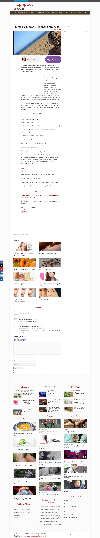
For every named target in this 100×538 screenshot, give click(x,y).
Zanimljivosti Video (69, 444)
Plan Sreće (57, 389)
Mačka (66, 429)
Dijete (16, 431)
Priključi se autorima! (70, 506)
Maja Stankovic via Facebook (26, 319)
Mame (50, 416)
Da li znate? (24, 389)
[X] (1, 265)
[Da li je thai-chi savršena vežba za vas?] (24, 473)
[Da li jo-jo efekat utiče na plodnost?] (50, 439)
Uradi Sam (75, 387)
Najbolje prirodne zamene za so (28, 393)
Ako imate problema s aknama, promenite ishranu (23, 254)
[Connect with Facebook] (15, 340)
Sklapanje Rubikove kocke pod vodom (74, 446)
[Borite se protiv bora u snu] (50, 246)
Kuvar (38, 0)
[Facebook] (1, 262)
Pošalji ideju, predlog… (71, 517)
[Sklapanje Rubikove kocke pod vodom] (75, 438)
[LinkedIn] (1, 272)
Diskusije (32, 0)
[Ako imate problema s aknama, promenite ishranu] (24, 246)
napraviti (26, 234)
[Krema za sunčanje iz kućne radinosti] (37, 43)
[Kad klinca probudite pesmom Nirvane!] (75, 468)
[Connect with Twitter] (20, 340)
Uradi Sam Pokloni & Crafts (80, 410)
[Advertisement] (31, 221)
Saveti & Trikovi (27, 396)
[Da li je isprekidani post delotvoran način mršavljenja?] (24, 442)
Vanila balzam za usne (46, 269)
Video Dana (75, 416)
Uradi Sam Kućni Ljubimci (75, 390)
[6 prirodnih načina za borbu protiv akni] (50, 276)
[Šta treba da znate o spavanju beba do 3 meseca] (50, 471)
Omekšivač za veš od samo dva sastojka (79, 401)
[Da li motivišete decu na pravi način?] (50, 423)
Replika (40, 311)
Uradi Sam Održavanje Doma (80, 403)
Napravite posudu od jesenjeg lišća (79, 407)
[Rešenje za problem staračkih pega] (24, 262)
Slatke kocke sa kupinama (27, 410)
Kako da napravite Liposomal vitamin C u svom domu (54, 408)
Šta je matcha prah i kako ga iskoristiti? (54, 400)
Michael (23, 115)
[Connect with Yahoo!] (22, 340)
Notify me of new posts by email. (21, 372)
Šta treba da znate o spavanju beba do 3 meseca (50, 479)
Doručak (32, 390)
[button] (85, 12)
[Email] (1, 275)
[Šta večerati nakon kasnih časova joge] (24, 426)
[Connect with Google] (18, 340)
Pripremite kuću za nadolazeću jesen (80, 392)
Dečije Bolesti (50, 389)
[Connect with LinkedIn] (25, 340)
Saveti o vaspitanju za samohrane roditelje (49, 495)
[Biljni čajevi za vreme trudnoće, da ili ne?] (50, 455)
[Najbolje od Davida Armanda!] (75, 454)
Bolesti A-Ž (42, 389)
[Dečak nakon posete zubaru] (75, 484)
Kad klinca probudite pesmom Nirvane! (73, 476)
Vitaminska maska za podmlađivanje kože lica (21, 300)
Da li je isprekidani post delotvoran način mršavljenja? (23, 450)
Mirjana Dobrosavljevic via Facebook (28, 312)
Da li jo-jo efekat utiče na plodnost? (47, 447)
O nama (66, 509)
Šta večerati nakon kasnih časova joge (23, 434)
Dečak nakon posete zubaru (73, 492)
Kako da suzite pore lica (46, 299)
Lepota (16, 29)
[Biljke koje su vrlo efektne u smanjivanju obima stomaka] (24, 490)
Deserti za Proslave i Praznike (22, 390)
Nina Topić (33, 59)
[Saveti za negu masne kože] (24, 276)
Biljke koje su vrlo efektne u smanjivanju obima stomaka (22, 499)
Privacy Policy (76, 534)
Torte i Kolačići (26, 412)
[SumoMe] (1, 279)
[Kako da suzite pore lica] (50, 292)
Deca (66, 474)
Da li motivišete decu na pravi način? (48, 431)
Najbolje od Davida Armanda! (73, 462)
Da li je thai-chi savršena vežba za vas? (24, 482)
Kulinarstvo (24, 387)
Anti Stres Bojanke (69, 389)
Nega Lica (22, 29)
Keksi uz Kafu (24, 391)
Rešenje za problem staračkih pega (24, 269)
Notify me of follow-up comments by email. (23, 370)
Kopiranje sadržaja (70, 515)
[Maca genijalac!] (75, 423)
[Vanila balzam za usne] (50, 262)
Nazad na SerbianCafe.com (21, 0)
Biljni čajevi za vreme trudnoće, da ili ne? (50, 463)
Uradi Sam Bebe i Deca (81, 389)
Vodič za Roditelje (43, 429)
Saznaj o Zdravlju (50, 390)
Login (66, 503)
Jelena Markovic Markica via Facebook (29, 326)
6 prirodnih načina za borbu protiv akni (50, 284)
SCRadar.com (45, 0)
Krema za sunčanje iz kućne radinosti (36, 26)
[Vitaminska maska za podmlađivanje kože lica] (24, 292)
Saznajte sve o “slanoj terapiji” (53, 392)
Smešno (66, 460)
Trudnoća (42, 445)
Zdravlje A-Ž (50, 387)
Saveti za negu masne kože (22, 284)
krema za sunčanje (18, 234)
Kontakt (66, 512)
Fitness (24, 418)
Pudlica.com (60, 0)
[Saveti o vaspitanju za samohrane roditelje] (50, 486)
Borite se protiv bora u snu (47, 253)
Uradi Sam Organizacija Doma (80, 394)
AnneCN (23, 168)
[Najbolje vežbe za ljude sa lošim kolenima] (24, 457)
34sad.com (53, 0)
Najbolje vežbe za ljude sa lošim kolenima (23, 466)
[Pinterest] (1, 269)
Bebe (41, 476)
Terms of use (84, 534)
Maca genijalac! (69, 432)
